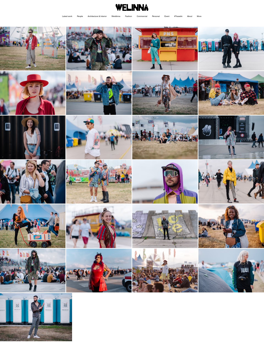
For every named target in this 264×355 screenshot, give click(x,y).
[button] (97, 16)
